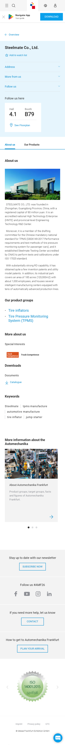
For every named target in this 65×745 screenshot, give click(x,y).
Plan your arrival (32, 648)
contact (32, 621)
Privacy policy (34, 724)
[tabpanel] (31, 485)
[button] (32, 67)
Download (51, 16)
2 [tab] (32, 527)
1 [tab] (28, 527)
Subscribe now (32, 566)
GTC (48, 724)
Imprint (19, 724)
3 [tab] (36, 527)
